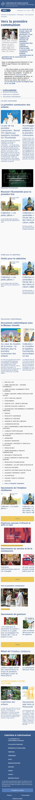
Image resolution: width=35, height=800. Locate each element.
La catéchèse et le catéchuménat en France (16, 739)
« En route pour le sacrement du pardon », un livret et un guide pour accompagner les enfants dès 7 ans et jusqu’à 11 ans (10, 632)
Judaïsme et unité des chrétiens (15, 421)
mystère (10, 359)
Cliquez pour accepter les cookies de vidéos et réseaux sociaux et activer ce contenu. (18, 178)
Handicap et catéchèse (12, 418)
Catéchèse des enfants (8, 703)
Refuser (9, 795)
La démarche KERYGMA (12, 424)
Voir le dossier (5, 609)
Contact (10, 774)
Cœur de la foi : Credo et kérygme (16, 403)
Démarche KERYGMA (14, 763)
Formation (11, 752)
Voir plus (17, 518)
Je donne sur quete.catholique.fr (12, 545)
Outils (10, 759)
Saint (8, 48)
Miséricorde (9, 438)
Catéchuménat (9, 401)
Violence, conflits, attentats (14, 478)
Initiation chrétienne (21, 651)
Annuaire (11, 767)
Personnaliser (26, 795)
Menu (5, 10)
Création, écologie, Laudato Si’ (15, 406)
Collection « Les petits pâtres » (8, 214)
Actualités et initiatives (15, 744)
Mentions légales (13, 778)
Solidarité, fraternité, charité (15, 473)
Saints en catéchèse (11, 467)
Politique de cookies (17, 798)
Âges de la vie (9, 382)
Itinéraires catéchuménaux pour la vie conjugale (10, 569)
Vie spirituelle (9, 475)
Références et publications (16, 748)
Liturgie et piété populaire (14, 431)
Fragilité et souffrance (13, 416)
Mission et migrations (12, 441)
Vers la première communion (14, 483)
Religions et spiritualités (13, 455)
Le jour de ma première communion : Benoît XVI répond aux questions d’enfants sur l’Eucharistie (10, 131)
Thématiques (20, 14)
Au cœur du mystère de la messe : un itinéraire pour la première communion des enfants (10, 350)
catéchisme (19, 74)
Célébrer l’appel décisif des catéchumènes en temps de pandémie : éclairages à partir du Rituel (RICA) (10, 672)
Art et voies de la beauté (13, 398)
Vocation (8, 481)
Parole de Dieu (9, 448)
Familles (7, 413)
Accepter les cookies (17, 790)
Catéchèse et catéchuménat (8, 14)
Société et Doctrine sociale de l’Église (18, 470)
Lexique (10, 770)
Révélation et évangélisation (14, 462)
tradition (24, 36)
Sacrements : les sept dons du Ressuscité (19, 465)
